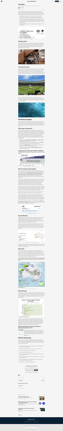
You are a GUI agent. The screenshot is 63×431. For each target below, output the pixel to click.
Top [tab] (19, 394)
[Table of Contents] (0, 215)
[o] (31, 110)
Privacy (31, 425)
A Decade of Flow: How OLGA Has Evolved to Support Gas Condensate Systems (27, 402)
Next (42, 380)
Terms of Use (35, 371)
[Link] (17, 41)
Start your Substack (29, 427)
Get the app (35, 427)
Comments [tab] (20, 385)
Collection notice (37, 425)
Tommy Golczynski (23, 398)
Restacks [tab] (23, 385)
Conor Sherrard (22, 7)
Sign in (61, 1)
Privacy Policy (37, 372)
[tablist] (21, 385)
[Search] (52, 1)
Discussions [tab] (23, 394)
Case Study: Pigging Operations (23, 396)
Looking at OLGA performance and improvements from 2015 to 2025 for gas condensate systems (28, 404)
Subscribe (57, 1)
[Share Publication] (54, 1)
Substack (28, 429)
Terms (33, 425)
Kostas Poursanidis (23, 405)
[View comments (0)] (21, 9)
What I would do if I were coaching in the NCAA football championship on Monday (27, 410)
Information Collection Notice (31, 372)
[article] (31, 398)
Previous (21, 380)
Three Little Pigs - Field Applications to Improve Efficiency (25, 397)
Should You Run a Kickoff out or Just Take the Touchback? (26, 409)
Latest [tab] (21, 394)
